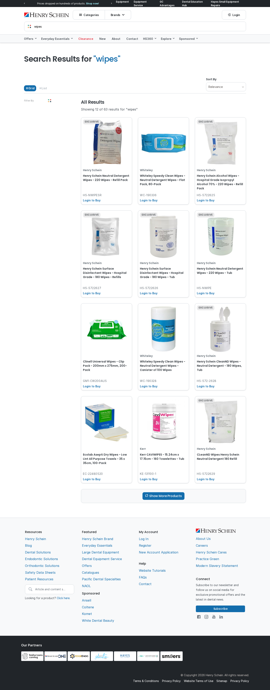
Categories (91, 15)
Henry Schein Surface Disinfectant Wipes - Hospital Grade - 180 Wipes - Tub (161, 273)
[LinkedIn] (221, 617)
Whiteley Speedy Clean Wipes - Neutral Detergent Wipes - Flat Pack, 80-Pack (162, 180)
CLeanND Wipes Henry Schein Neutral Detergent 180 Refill (218, 457)
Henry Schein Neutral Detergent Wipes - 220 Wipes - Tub (220, 271)
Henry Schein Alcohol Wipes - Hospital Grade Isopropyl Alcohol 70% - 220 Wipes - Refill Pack (220, 182)
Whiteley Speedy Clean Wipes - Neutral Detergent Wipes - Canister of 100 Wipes (162, 366)
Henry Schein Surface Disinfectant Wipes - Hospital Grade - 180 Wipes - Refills (105, 273)
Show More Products (165, 496)
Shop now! (92, 3)
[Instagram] (206, 617)
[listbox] (226, 86)
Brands (115, 15)
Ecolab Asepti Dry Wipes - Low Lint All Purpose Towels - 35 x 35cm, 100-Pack (105, 459)
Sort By (211, 79)
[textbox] (135, 26)
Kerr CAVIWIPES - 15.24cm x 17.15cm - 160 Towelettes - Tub (162, 457)
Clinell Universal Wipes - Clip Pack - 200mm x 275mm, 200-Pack (105, 366)
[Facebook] (199, 617)
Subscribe (220, 609)
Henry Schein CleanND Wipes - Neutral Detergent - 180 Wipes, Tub (219, 366)
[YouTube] (213, 617)
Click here (63, 598)
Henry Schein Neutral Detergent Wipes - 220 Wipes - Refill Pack (106, 178)
